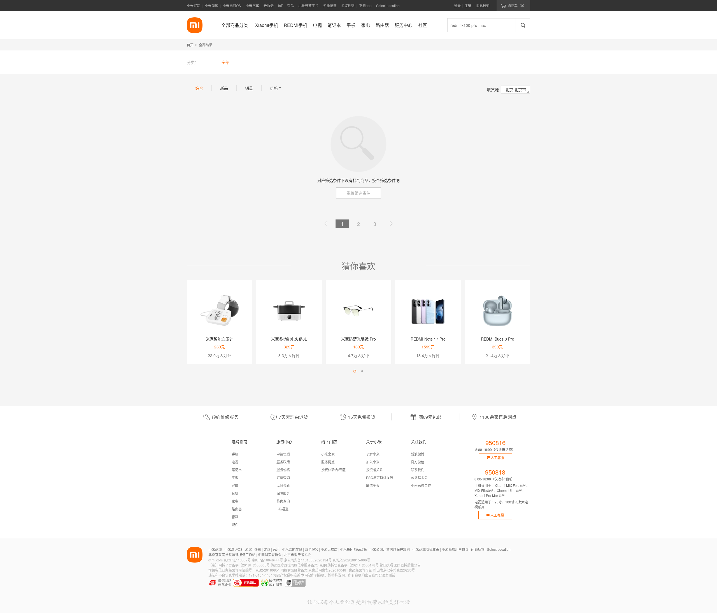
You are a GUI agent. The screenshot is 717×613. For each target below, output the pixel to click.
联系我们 (417, 469)
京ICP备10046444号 (267, 560)
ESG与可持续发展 (379, 477)
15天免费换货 (361, 417)
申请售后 (283, 454)
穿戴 (235, 485)
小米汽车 (252, 5)
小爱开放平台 (308, 5)
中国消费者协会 (269, 554)
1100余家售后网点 (497, 417)
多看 (257, 549)
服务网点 (328, 461)
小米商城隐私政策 (425, 549)
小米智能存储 (292, 549)
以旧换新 (283, 485)
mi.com (217, 560)
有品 (290, 5)
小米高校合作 (421, 485)
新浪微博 (417, 454)
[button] (354, 371)
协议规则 (348, 5)
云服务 (269, 5)
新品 (224, 88)
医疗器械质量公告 (407, 565)
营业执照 (386, 565)
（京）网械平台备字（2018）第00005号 (239, 565)
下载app (365, 7)
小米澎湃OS (232, 5)
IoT (280, 5)
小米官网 (193, 5)
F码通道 (282, 508)
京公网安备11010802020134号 (308, 560)
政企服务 (311, 549)
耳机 (235, 493)
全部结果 (205, 44)
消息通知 (483, 5)
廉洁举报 (373, 485)
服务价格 (283, 469)
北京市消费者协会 (297, 554)
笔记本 (237, 469)
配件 (235, 524)
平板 (235, 477)
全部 (225, 62)
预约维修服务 (224, 417)
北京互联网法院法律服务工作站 (231, 554)
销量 (249, 88)
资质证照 (330, 5)
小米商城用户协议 (455, 549)
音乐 (276, 549)
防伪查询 (283, 501)
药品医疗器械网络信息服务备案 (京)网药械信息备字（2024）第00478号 (325, 565)
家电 (235, 501)
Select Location (388, 5)
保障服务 (283, 493)
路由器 (237, 508)
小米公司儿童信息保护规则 (389, 549)
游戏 (267, 549)
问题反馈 (478, 549)
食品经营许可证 (360, 570)
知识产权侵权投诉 (286, 575)
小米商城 (211, 5)
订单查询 (283, 477)
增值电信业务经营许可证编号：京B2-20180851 (244, 570)
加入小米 (373, 461)
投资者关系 (374, 469)
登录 (457, 5)
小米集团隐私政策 (353, 549)
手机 (235, 454)
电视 (235, 461)
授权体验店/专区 (333, 469)
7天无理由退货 (293, 417)
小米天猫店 (329, 549)
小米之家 (328, 454)
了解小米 (373, 454)
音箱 (235, 516)
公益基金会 (419, 477)
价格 (276, 88)
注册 (467, 5)
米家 (248, 549)
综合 (199, 88)
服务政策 (283, 461)
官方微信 (417, 461)
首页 (190, 44)
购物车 (517, 5)
